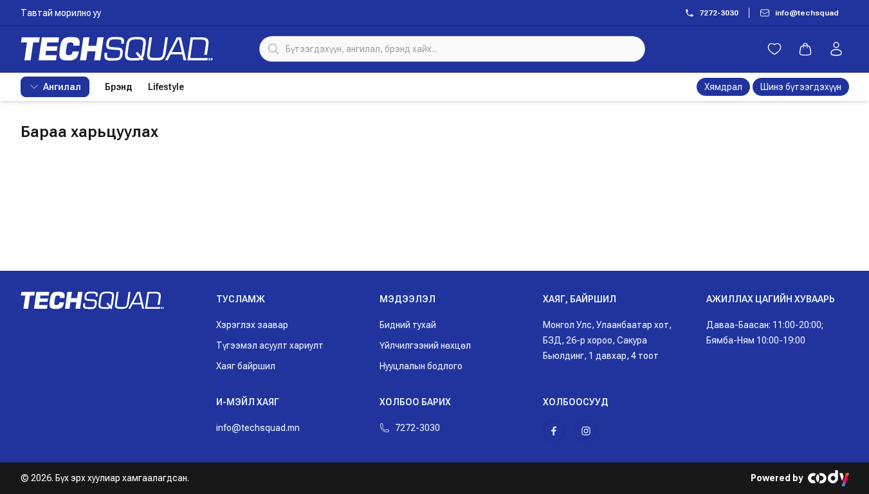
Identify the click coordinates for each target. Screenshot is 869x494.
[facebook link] (554, 431)
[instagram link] (586, 431)
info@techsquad (807, 12)
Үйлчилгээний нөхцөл (425, 345)
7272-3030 (718, 12)
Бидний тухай (408, 325)
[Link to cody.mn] (828, 478)
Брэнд (119, 87)
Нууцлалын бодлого (421, 366)
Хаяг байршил (245, 366)
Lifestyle (166, 87)
